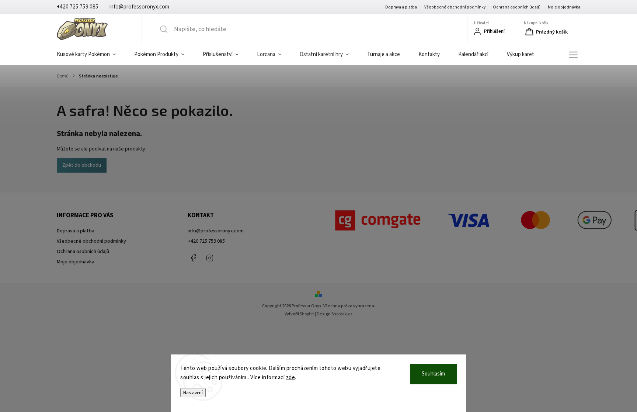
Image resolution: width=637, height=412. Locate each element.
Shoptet (307, 314)
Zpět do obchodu (81, 165)
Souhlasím (433, 374)
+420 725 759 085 (206, 241)
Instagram (209, 257)
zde (290, 377)
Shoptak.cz (341, 314)
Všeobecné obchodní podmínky (454, 7)
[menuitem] (91, 54)
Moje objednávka (564, 7)
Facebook (193, 257)
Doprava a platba (401, 7)
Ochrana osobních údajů (516, 7)
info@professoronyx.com (216, 231)
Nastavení (193, 392)
